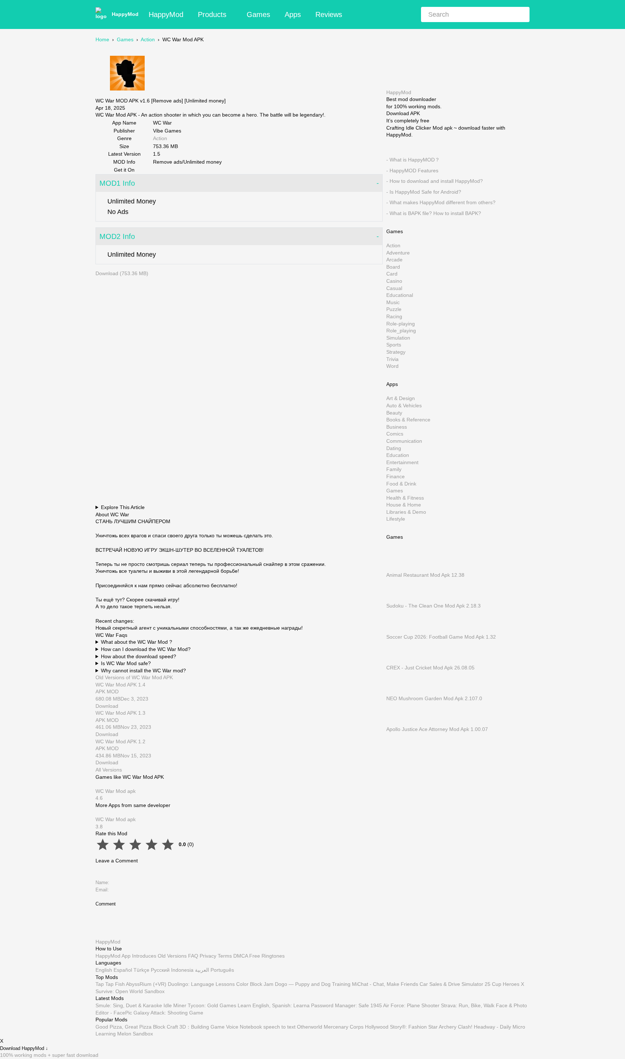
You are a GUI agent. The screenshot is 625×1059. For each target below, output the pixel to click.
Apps (293, 14)
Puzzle (393, 309)
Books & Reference (408, 420)
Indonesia (182, 970)
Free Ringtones (267, 956)
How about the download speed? (138, 656)
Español (123, 970)
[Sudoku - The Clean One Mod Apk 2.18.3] (397, 598)
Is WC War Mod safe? (126, 663)
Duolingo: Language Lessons (201, 984)
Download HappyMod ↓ (24, 1048)
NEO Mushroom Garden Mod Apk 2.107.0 (434, 698)
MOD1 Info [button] (117, 183)
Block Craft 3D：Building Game (189, 1027)
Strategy (395, 352)
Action (148, 39)
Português (222, 970)
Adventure (398, 252)
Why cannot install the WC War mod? (143, 670)
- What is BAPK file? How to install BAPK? (433, 213)
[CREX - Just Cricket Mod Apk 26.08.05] (397, 660)
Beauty (394, 412)
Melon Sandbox (135, 1034)
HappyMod (125, 14)
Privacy (208, 956)
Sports (393, 345)
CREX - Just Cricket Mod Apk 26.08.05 (430, 667)
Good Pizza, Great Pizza (123, 1027)
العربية (202, 970)
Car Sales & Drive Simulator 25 (455, 984)
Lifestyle (395, 519)
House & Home (403, 505)
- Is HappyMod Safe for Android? (423, 191)
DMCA (240, 956)
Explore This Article (123, 507)
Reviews (328, 14)
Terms (225, 956)
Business (396, 426)
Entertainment (402, 462)
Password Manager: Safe (340, 1005)
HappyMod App (113, 956)
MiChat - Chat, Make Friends (385, 984)
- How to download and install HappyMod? (434, 181)
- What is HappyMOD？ (413, 160)
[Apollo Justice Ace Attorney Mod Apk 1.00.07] (397, 722)
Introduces (144, 956)
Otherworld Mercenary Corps (330, 1027)
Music (393, 302)
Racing (394, 316)
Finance (395, 476)
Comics (394, 434)
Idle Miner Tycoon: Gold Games (199, 1005)
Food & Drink (401, 483)
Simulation (398, 337)
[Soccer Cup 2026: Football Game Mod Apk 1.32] (397, 630)
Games (258, 14)
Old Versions (172, 956)
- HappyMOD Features (412, 170)
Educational (399, 295)
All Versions (108, 770)
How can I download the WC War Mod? (146, 649)
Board (393, 266)
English (103, 970)
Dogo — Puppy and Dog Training (312, 984)
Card (391, 274)
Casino (394, 281)
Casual (394, 288)
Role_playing (401, 330)
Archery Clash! (455, 1027)
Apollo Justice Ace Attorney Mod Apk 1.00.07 (437, 729)
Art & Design (400, 398)
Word (392, 366)
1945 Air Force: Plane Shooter (404, 1005)
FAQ (193, 956)
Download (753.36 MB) (121, 273)
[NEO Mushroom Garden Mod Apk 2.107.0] (397, 691)
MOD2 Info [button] (117, 236)
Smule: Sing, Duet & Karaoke (128, 1005)
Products (212, 14)
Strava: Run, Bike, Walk (467, 1005)
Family (393, 469)
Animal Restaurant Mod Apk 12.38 (425, 575)
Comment (105, 904)
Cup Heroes (505, 984)
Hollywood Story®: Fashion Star (401, 1027)
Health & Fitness (405, 497)
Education (397, 455)
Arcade (394, 259)
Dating (393, 448)
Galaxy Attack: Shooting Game (168, 1012)
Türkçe (141, 970)
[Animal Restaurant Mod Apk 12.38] (397, 568)
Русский (160, 970)
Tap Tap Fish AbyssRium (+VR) (130, 984)
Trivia (392, 359)
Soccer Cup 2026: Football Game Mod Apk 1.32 (441, 636)
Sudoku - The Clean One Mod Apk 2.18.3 (433, 606)
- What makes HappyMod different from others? (441, 202)
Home (102, 39)
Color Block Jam (254, 984)
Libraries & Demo (406, 511)
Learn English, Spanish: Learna (274, 1005)
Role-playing (400, 323)
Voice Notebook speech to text (261, 1027)
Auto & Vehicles (404, 405)
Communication (404, 441)
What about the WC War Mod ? (136, 642)
